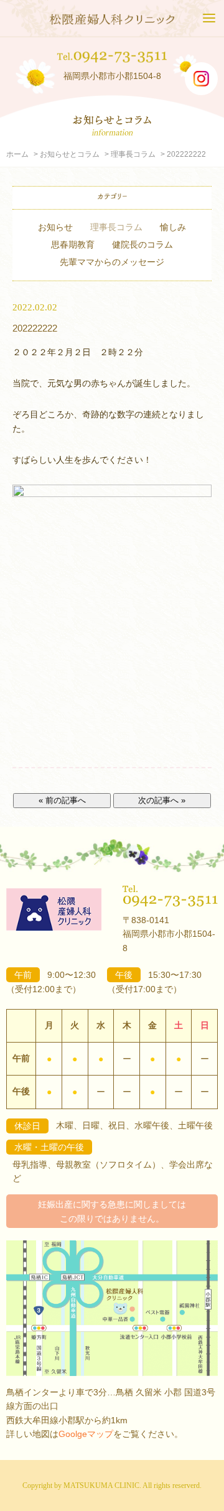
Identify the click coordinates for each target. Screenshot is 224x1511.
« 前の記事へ (62, 800)
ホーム (17, 154)
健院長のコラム (142, 244)
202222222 (34, 328)
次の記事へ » (161, 800)
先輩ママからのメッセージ (112, 262)
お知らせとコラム (70, 154)
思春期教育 (73, 244)
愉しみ (173, 227)
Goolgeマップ (85, 1434)
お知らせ (55, 227)
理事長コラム (133, 154)
